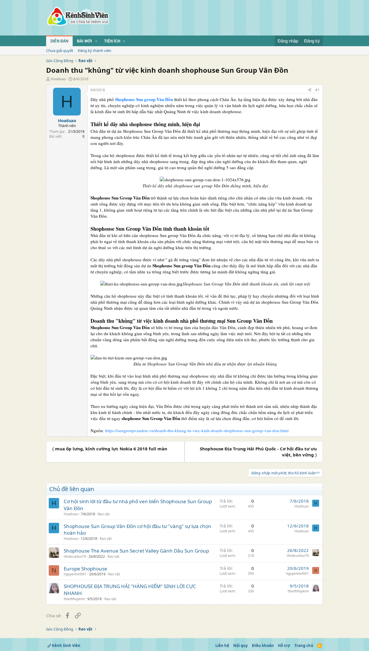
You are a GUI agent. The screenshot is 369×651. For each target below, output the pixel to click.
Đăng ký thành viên (94, 50)
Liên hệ (222, 645)
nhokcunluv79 (75, 556)
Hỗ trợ (284, 645)
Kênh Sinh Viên (65, 645)
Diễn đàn (59, 41)
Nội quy (240, 645)
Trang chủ (303, 645)
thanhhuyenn (74, 598)
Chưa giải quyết (59, 50)
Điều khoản (263, 645)
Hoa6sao (58, 78)
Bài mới (84, 41)
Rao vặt (104, 514)
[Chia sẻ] (309, 90)
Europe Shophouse (85, 568)
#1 (317, 89)
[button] (96, 41)
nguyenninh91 (75, 574)
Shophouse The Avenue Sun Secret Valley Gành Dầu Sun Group (136, 550)
